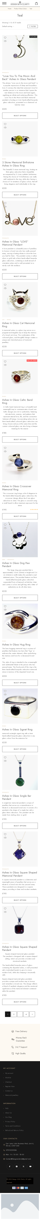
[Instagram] (16, 1166)
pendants (5, 72)
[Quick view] (5, 41)
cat (3, 319)
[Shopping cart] (36, 4)
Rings (4, 159)
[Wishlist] (5, 37)
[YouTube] (30, 1166)
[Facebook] (9, 1166)
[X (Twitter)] (23, 1166)
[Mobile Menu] (4, 3)
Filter (33, 26)
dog (3, 559)
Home (9, 9)
